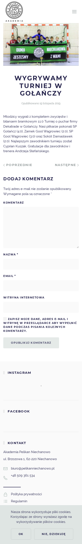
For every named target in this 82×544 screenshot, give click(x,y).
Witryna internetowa (24, 297)
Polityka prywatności (26, 494)
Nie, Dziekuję (54, 534)
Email (9, 276)
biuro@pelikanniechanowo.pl (32, 468)
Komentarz (13, 202)
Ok (21, 534)
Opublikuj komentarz (31, 342)
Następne (66, 165)
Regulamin (19, 501)
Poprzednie (18, 165)
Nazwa (10, 254)
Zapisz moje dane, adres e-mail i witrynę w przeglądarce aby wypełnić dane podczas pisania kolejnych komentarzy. (40, 325)
